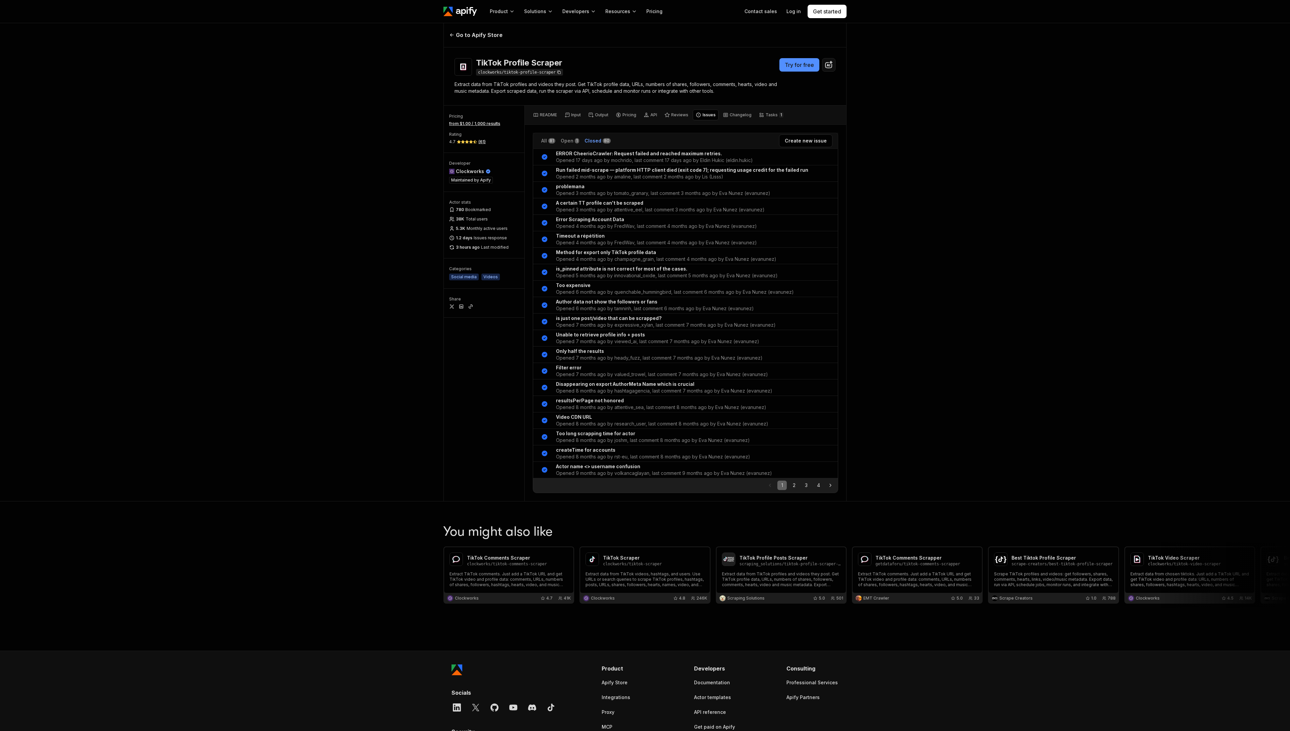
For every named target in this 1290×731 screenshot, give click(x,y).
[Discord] (532, 707)
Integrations (616, 697)
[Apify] (460, 11)
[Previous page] (770, 485)
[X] (475, 707)
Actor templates (712, 697)
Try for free (799, 65)
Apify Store (615, 682)
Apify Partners (803, 697)
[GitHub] (494, 707)
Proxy (608, 712)
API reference (710, 712)
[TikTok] (551, 707)
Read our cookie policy (77, 700)
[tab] (545, 115)
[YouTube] (513, 707)
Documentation (712, 682)
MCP (607, 727)
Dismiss (72, 714)
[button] (628, 668)
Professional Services (812, 682)
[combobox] (828, 65)
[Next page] (830, 485)
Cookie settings (33, 714)
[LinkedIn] (457, 707)
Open (569, 141)
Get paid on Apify (714, 727)
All (547, 141)
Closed (597, 141)
